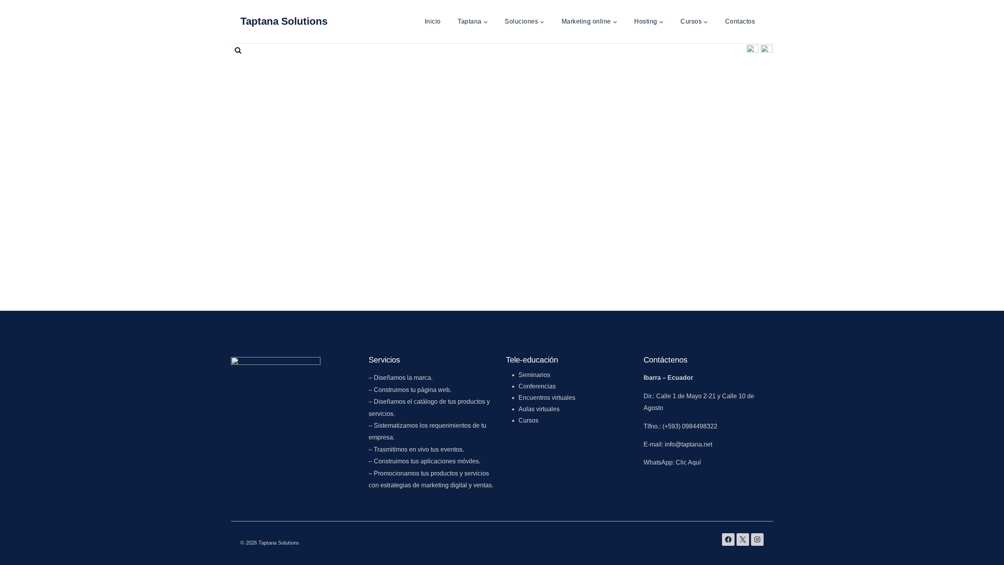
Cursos (528, 420)
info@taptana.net (688, 444)
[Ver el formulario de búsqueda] (238, 51)
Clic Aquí (689, 462)
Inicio (433, 21)
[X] (743, 539)
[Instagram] (766, 50)
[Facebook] (752, 50)
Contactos (740, 21)
